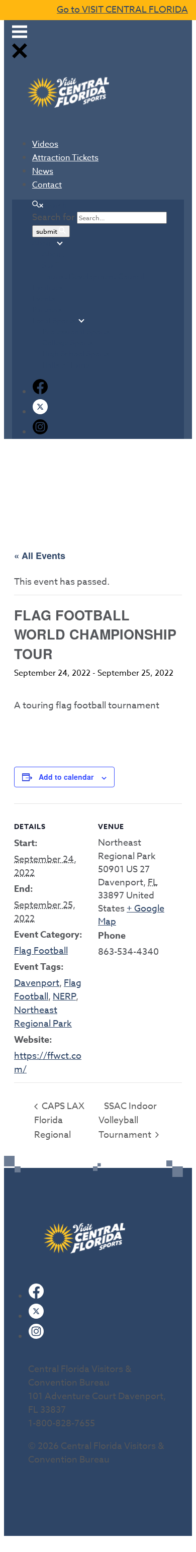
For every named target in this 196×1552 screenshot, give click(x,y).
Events (43, 298)
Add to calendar (66, 777)
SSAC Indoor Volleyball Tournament (128, 1120)
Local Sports (53, 320)
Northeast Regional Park (43, 1017)
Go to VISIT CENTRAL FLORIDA (122, 10)
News (42, 171)
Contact (47, 185)
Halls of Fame (65, 365)
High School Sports (75, 353)
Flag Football (41, 951)
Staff (50, 265)
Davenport (36, 983)
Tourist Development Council (93, 276)
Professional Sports (76, 331)
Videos (45, 144)
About (43, 243)
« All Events (39, 555)
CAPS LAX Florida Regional (59, 1120)
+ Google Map (131, 915)
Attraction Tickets (65, 158)
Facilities (47, 287)
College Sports (67, 342)
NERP (64, 996)
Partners (47, 309)
